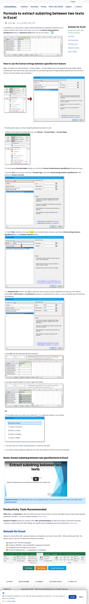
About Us (73, 581)
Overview (71, 36)
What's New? (72, 52)
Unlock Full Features (57, 568)
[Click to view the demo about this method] (51, 33)
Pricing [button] (43, 7)
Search (79, 7)
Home (10, 581)
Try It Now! (28, 568)
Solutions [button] (24, 7)
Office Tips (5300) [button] (56, 7)
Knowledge (25, 581)
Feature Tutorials (73, 48)
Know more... (42, 516)
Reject (81, 597)
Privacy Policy (56, 581)
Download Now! (11, 502)
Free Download (73, 40)
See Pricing (41, 568)
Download (34, 7)
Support (69, 7)
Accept (72, 597)
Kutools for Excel (14, 531)
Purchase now (72, 44)
